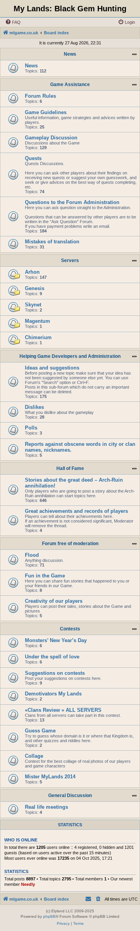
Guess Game (40, 731)
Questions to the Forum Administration (72, 202)
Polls (31, 428)
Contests (70, 629)
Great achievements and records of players (76, 511)
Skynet (33, 305)
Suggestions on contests (55, 673)
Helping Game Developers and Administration (70, 356)
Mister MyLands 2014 (50, 777)
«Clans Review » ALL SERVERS (63, 710)
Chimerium (38, 337)
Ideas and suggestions (52, 368)
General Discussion (70, 795)
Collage (34, 756)
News (70, 54)
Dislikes (34, 407)
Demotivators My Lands (53, 694)
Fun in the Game (45, 576)
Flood (32, 555)
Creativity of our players (53, 601)
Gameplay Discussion (51, 138)
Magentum (37, 321)
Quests (33, 158)
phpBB (49, 916)
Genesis (34, 288)
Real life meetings (46, 807)
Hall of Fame (70, 468)
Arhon (32, 272)
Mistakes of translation (52, 242)
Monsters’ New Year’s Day (56, 640)
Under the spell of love (52, 657)
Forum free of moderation (70, 543)
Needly (28, 884)
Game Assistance (70, 84)
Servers (70, 260)
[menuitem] (13, 22)
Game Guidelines (45, 112)
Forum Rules (40, 96)
